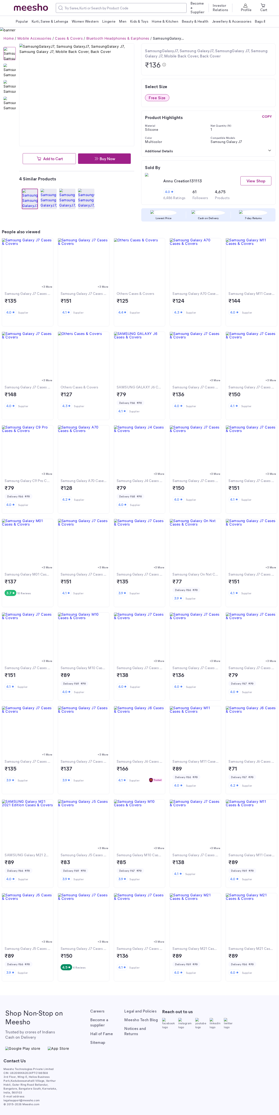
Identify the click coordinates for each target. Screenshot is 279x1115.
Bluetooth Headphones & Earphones (117, 38)
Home (8, 38)
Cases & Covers (69, 38)
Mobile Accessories (34, 38)
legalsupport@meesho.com (21, 1100)
